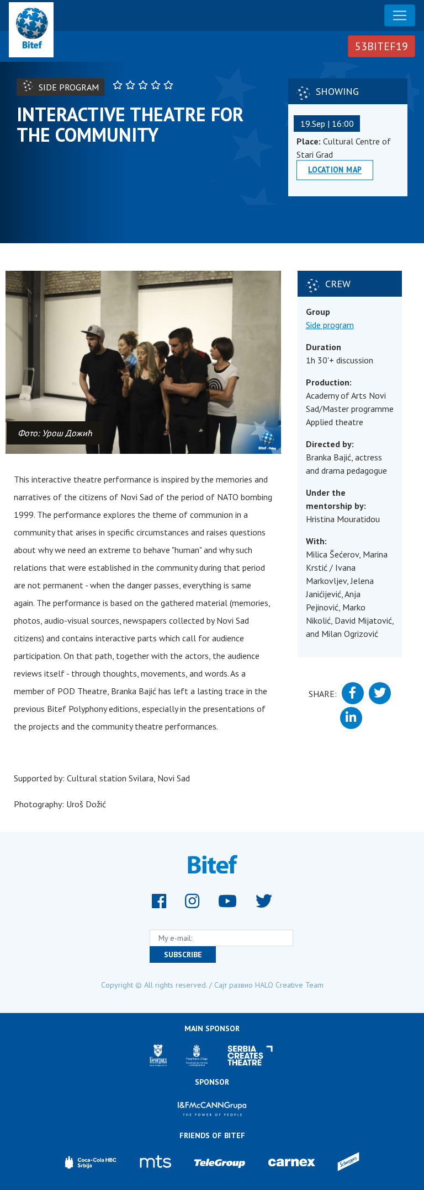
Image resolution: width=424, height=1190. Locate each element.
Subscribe (183, 954)
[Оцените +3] (144, 84)
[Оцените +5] (169, 84)
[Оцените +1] (119, 84)
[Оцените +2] (131, 84)
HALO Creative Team (289, 985)
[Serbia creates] (250, 1055)
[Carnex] (291, 1162)
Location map (335, 169)
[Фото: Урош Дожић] (143, 362)
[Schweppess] (348, 1162)
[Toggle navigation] (399, 15)
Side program (330, 324)
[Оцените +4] (157, 84)
